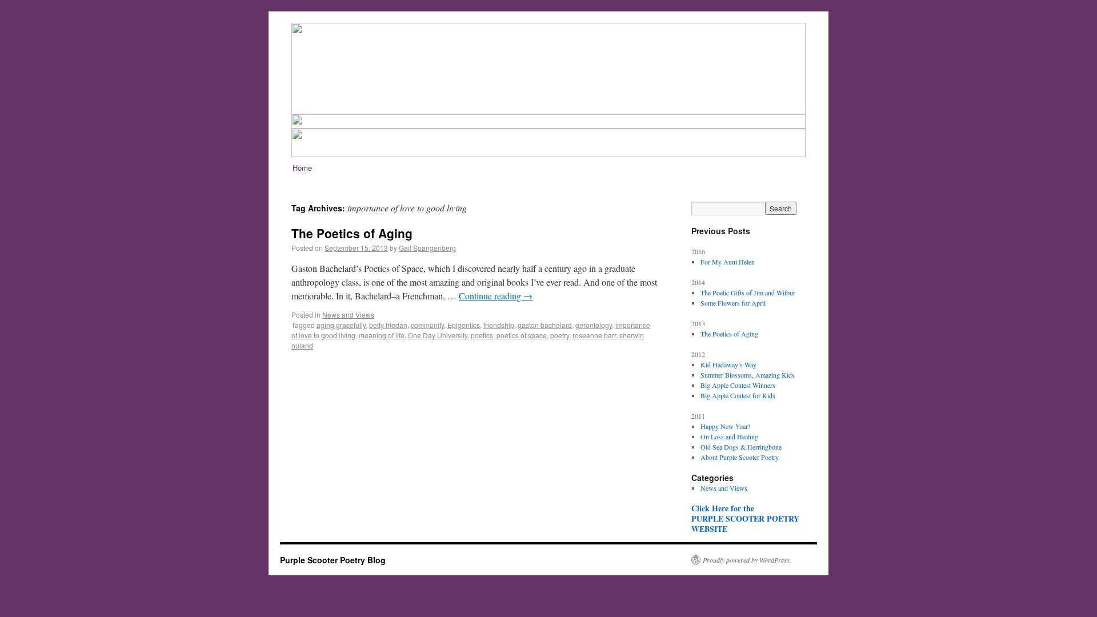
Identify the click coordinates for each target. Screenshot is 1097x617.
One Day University (437, 335)
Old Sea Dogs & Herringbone (741, 446)
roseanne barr (594, 335)
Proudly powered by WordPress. (747, 559)
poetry (559, 335)
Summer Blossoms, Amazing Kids (747, 374)
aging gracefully (341, 325)
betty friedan (388, 325)
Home (302, 167)
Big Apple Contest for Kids (737, 395)
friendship (498, 325)
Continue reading (496, 296)
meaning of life (382, 335)
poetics (482, 335)
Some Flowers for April (733, 302)
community (427, 325)
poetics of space (522, 335)
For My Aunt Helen (727, 261)
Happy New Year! (725, 426)
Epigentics (463, 325)
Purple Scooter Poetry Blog (333, 560)
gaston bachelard (545, 325)
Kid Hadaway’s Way (728, 364)
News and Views (348, 314)
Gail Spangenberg (427, 248)
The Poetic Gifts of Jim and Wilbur (747, 292)
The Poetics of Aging (352, 233)
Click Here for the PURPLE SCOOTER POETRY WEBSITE (745, 518)
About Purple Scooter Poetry (739, 457)
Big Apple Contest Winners (737, 385)
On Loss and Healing (729, 436)
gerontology (593, 325)
